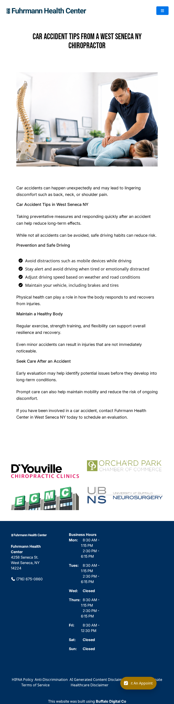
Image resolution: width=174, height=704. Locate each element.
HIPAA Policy (22, 679)
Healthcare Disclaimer (90, 684)
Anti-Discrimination (51, 679)
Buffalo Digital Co (111, 701)
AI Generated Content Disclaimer (98, 679)
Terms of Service (35, 684)
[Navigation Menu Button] (162, 10)
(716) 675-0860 (29, 579)
